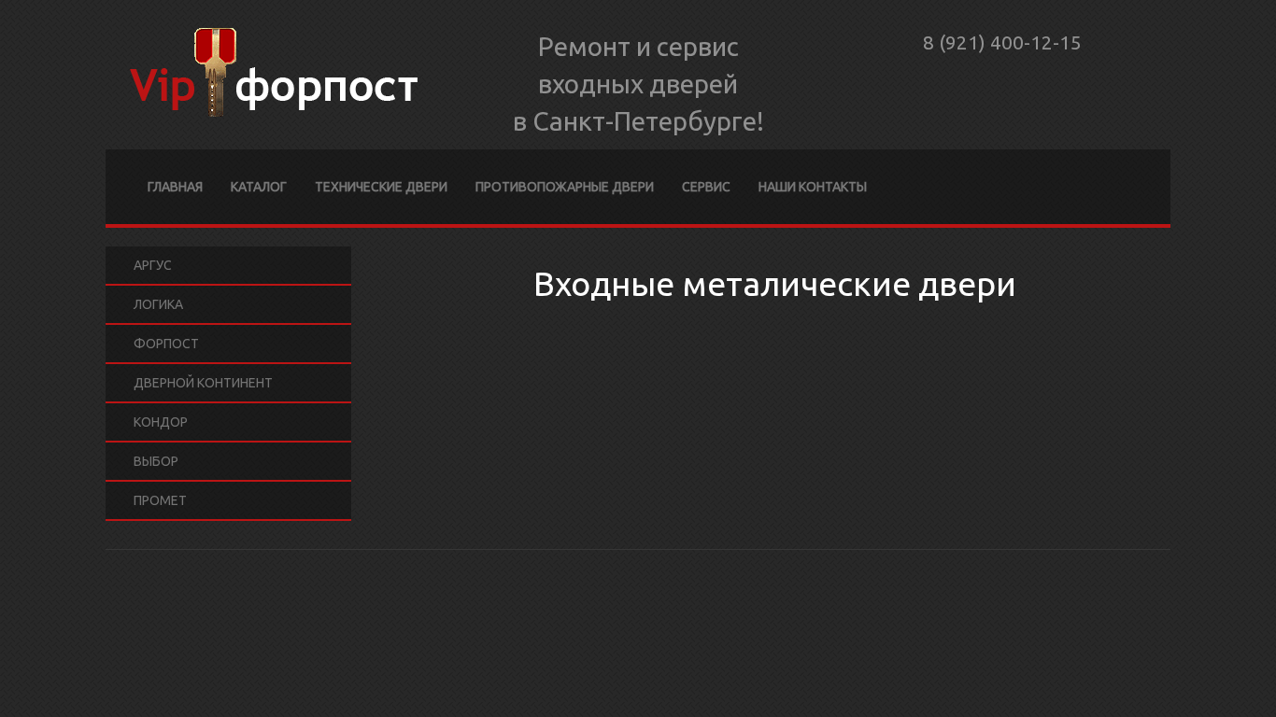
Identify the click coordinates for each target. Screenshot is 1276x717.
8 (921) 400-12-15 (1002, 42)
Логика (158, 304)
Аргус (153, 265)
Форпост (166, 343)
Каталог (259, 186)
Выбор (156, 461)
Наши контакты (813, 186)
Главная (175, 186)
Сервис (706, 186)
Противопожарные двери (564, 186)
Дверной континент (203, 382)
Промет (160, 500)
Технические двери (381, 186)
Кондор (161, 422)
